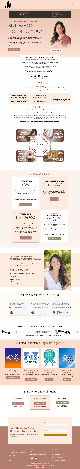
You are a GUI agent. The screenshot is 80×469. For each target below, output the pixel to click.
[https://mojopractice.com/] (8, 4)
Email (45, 427)
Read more (12, 308)
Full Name (46, 422)
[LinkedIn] (32, 458)
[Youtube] (36, 458)
